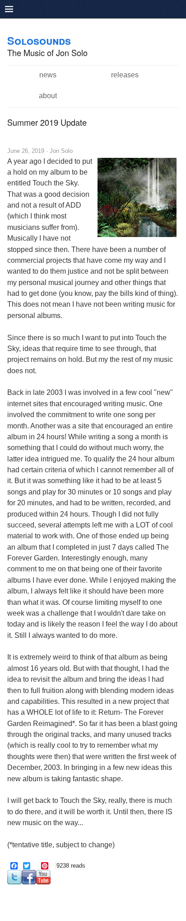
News (47, 75)
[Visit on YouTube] (43, 882)
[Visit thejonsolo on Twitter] (14, 882)
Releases (125, 75)
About (48, 95)
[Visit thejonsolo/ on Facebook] (29, 882)
